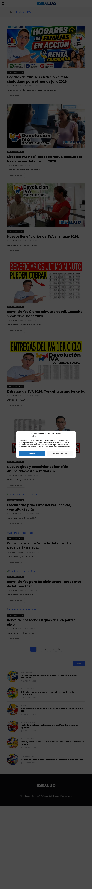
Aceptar (32, 453)
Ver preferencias (60, 453)
